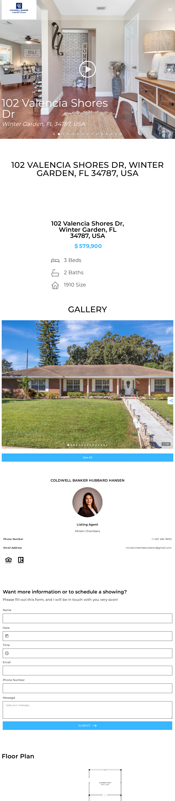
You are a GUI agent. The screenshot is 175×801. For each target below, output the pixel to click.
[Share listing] (171, 400)
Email (7, 662)
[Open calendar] (7, 636)
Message (9, 697)
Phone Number (14, 680)
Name (7, 610)
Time (6, 645)
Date (6, 627)
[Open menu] (170, 9)
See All (87, 457)
